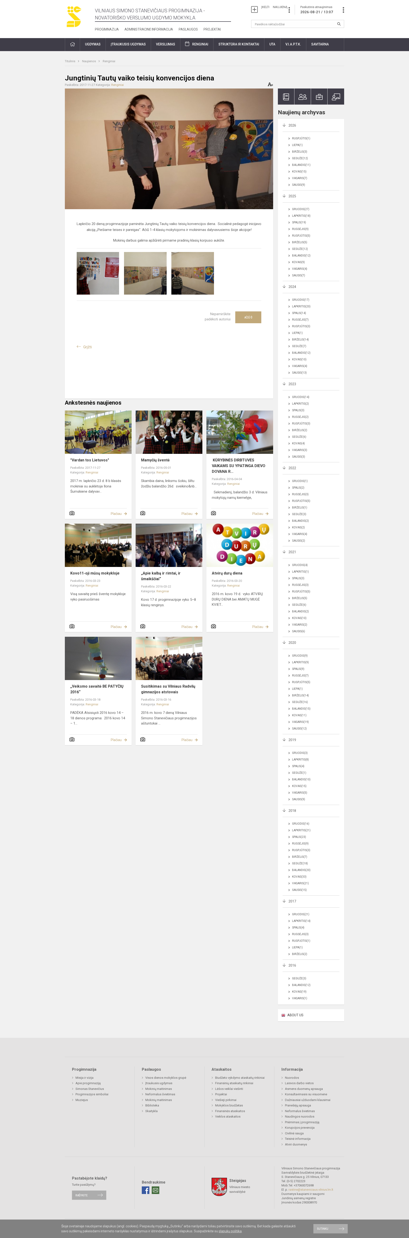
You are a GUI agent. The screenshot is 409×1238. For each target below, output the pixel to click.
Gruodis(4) (300, 565)
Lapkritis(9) (300, 662)
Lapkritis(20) (301, 306)
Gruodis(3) (300, 753)
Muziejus (82, 1100)
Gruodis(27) (300, 209)
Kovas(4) (298, 443)
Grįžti (87, 347)
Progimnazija (107, 29)
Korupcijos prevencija (300, 1127)
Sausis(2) (298, 540)
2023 (292, 384)
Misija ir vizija (84, 1077)
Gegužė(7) (299, 346)
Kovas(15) (299, 171)
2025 (292, 196)
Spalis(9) (298, 669)
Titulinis (70, 61)
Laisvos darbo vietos (299, 1083)
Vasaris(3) (299, 450)
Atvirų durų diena (227, 573)
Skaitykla (151, 1111)
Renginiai (200, 44)
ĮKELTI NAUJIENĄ (274, 7)
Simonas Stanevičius (90, 1089)
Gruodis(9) (300, 655)
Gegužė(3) (299, 514)
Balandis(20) (301, 870)
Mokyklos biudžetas (229, 1105)
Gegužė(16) (300, 702)
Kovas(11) (299, 715)
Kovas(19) (299, 991)
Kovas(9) (298, 262)
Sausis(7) (298, 275)
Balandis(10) (301, 779)
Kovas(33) (299, 876)
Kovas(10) (299, 359)
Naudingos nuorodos (299, 1116)
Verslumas (165, 44)
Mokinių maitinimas (158, 1089)
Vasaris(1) (299, 998)
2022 (292, 468)
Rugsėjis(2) (300, 417)
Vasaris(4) (299, 268)
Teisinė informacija (298, 1139)
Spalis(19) (299, 222)
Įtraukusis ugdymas (158, 1083)
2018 (292, 811)
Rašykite (82, 1195)
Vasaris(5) (299, 792)
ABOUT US (295, 1015)
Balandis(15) (301, 708)
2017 (292, 901)
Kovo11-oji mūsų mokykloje (95, 573)
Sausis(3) (298, 456)
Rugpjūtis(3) (301, 326)
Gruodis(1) (300, 481)
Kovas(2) (298, 527)
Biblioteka (152, 1105)
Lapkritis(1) (300, 571)
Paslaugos (188, 29)
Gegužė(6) (299, 436)
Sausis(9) (298, 184)
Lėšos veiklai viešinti (229, 1089)
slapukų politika (230, 1231)
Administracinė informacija (148, 29)
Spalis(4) (298, 766)
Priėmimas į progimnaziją (302, 1122)
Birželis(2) (299, 430)
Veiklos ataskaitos (227, 1116)
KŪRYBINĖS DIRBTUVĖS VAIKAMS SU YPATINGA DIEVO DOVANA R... (238, 466)
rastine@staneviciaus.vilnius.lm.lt (311, 1189)
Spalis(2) (298, 487)
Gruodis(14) (300, 397)
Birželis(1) (299, 507)
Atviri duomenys (296, 1144)
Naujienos (89, 61)
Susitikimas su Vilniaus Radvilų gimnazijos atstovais (168, 689)
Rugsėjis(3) (300, 494)
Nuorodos (292, 1077)
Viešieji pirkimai (225, 1100)
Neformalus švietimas (160, 1094)
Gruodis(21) (300, 914)
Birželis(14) (300, 339)
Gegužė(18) (300, 863)
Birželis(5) (299, 242)
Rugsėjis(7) (300, 319)
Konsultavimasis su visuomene (306, 1094)
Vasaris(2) (299, 624)
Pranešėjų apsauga (298, 1105)
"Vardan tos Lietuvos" (89, 460)
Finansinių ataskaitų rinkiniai (234, 1083)
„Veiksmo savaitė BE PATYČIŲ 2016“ (97, 689)
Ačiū (248, 317)
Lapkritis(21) (301, 830)
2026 (292, 125)
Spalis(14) (299, 313)
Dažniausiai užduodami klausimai (307, 1100)
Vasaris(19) (300, 722)
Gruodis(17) (300, 299)
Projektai (212, 29)
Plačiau (116, 514)
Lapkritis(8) (300, 759)
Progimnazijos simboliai (92, 1094)
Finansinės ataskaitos (230, 1111)
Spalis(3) (298, 410)
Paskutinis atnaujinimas (316, 9)
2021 (292, 552)
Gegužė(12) (300, 158)
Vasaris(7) (299, 178)
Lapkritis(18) (301, 215)
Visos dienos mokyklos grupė (165, 1077)
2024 (292, 287)
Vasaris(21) (300, 883)
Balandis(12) (301, 255)
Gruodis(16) (300, 823)
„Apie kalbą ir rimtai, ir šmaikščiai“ (161, 576)
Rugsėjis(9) (300, 229)
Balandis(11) (301, 165)
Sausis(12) (299, 728)
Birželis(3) (299, 151)
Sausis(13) (299, 372)
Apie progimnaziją (88, 1083)
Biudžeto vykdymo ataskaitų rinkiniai (240, 1077)
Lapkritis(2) (300, 403)
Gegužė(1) (299, 772)
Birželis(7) (299, 856)
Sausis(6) (298, 631)
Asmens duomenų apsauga (304, 1089)
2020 (292, 643)
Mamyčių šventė (155, 460)
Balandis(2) (300, 520)
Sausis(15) (299, 890)
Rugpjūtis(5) (301, 235)
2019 (292, 740)
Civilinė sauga (294, 1133)
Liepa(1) (297, 145)
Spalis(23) (299, 837)
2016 (292, 965)
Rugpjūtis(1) (301, 138)
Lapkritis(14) (301, 921)
